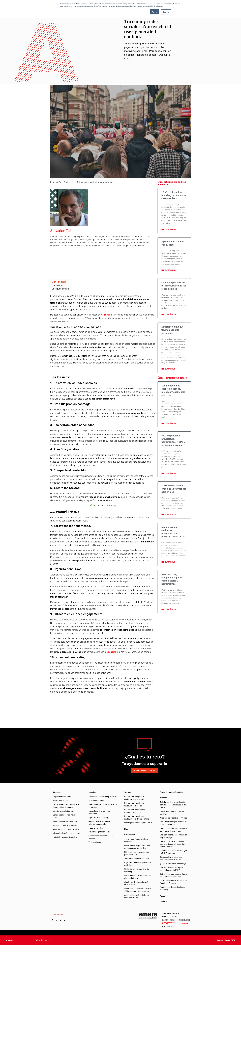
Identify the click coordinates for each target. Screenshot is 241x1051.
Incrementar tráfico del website (65, 825)
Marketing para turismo (101, 182)
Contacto (163, 902)
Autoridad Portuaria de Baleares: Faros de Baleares (136, 896)
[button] (9, 940)
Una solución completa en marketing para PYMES (134, 804)
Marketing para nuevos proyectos (66, 829)
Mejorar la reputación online (99, 832)
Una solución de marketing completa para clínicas (134, 811)
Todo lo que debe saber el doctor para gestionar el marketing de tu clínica (173, 804)
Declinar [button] (166, 12)
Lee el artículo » (168, 229)
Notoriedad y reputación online (65, 837)
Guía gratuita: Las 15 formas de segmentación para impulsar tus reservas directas (172, 844)
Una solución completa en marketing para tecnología (134, 798)
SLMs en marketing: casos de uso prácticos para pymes (173, 488)
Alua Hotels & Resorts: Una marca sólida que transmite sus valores (137, 890)
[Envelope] (107, 268)
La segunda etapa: (60, 289)
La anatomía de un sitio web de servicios (172, 813)
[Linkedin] (107, 254)
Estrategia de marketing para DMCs (138, 823)
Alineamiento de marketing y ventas (102, 797)
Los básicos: (58, 285)
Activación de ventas (96, 801)
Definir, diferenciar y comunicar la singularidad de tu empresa (66, 806)
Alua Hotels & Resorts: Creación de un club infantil (137, 883)
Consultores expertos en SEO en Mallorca (100, 837)
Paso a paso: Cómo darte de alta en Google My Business (173, 882)
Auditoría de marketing (61, 801)
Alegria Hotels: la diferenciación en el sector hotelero (137, 877)
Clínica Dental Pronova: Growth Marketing (136, 870)
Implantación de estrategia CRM (65, 821)
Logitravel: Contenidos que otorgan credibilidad (137, 864)
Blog (126, 829)
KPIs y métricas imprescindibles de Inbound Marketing (173, 823)
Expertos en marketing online (64, 811)
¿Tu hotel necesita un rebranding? (173, 864)
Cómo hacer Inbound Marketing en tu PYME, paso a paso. (173, 852)
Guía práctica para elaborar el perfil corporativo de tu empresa (173, 830)
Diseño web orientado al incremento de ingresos (102, 806)
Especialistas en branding (98, 818)
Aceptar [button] (154, 12)
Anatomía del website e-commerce (173, 818)
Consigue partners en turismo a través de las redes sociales (173, 285)
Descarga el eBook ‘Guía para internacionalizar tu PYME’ (171, 869)
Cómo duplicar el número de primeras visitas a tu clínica (171, 858)
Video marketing (94, 842)
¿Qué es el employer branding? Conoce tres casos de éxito (173, 195)
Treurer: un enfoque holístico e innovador (136, 840)
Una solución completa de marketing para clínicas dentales (136, 818)
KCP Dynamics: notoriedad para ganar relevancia (136, 853)
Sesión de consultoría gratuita (171, 792)
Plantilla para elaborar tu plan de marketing (172, 888)
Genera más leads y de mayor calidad (64, 816)
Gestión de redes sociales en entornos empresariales (99, 823)
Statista (105, 314)
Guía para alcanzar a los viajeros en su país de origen (173, 836)
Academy (163, 798)
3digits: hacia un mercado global (136, 859)
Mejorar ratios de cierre (62, 797)
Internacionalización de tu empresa (66, 833)
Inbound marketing (95, 828)
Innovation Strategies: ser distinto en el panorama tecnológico (137, 847)
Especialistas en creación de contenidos (99, 812)
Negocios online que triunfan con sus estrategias (172, 330)
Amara (162, 896)
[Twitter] (107, 261)
